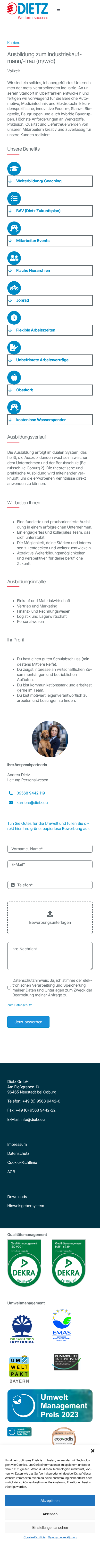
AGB (11, 1171)
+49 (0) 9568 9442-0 (41, 1101)
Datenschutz (18, 1153)
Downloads (17, 1196)
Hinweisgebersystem (25, 1205)
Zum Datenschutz (19, 1005)
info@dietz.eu (32, 1119)
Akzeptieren (50, 1501)
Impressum (17, 1144)
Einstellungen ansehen (50, 1527)
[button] (92, 1450)
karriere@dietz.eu (32, 802)
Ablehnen (50, 1514)
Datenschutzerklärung (62, 1537)
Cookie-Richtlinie (34, 1537)
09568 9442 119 (31, 793)
